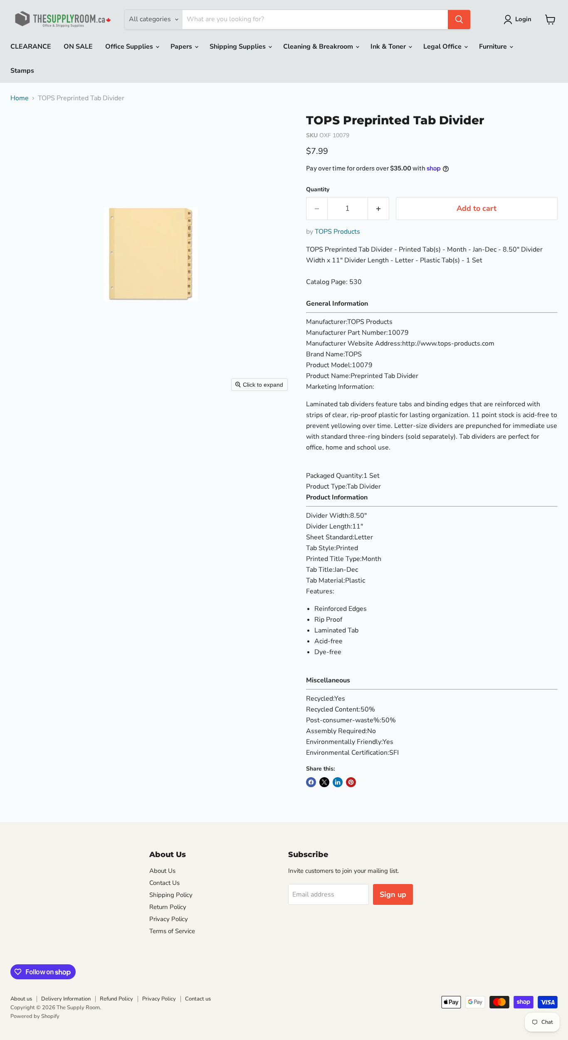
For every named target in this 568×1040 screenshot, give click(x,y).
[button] (519, 20)
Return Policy (167, 907)
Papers (182, 46)
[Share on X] (324, 782)
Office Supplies (130, 46)
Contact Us (164, 883)
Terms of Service (172, 931)
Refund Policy (116, 999)
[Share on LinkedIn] (338, 782)
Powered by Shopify (34, 1016)
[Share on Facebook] (311, 782)
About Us (162, 871)
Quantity (317, 189)
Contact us (198, 999)
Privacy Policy (168, 919)
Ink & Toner (388, 46)
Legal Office (443, 46)
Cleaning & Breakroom (319, 46)
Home (19, 98)
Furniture (494, 46)
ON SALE (78, 46)
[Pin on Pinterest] (351, 782)
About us (21, 999)
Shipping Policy (171, 895)
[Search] (459, 19)
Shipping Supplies (238, 46)
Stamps (22, 70)
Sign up (393, 894)
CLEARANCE (30, 46)
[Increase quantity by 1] (378, 208)
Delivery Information (66, 999)
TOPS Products (337, 231)
